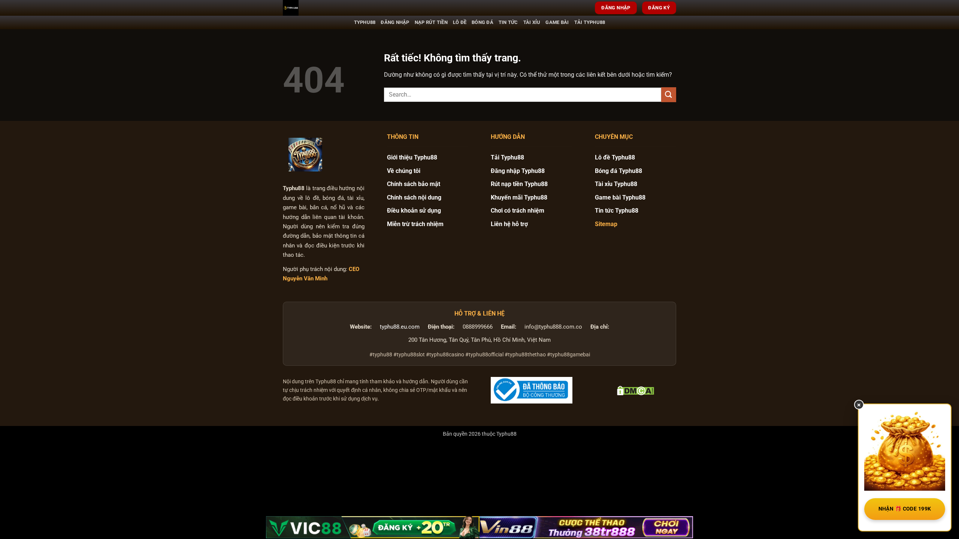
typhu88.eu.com (400, 327)
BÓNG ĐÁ (482, 22)
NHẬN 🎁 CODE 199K (904, 509)
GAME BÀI (557, 22)
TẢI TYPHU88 (589, 22)
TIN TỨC (508, 22)
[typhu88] (305, 154)
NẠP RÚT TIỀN (431, 22)
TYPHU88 (365, 22)
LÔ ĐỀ (459, 22)
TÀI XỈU (532, 22)
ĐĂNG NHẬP (395, 22)
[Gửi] (668, 94)
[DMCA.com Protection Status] (635, 390)
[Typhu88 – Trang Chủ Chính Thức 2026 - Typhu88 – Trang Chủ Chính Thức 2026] (320, 8)
